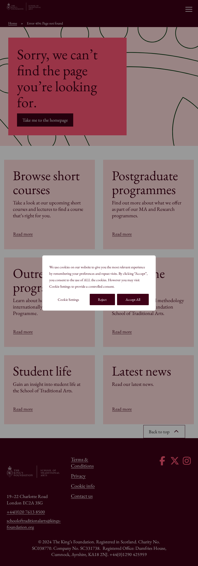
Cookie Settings (68, 299)
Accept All (133, 299)
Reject (102, 299)
